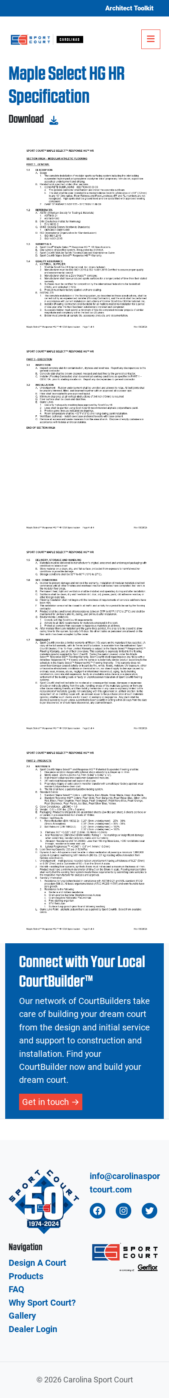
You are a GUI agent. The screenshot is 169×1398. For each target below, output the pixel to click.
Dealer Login (33, 1329)
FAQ (16, 1289)
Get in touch (45, 1102)
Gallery (22, 1315)
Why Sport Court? (42, 1302)
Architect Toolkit (129, 8)
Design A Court (37, 1263)
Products (26, 1276)
